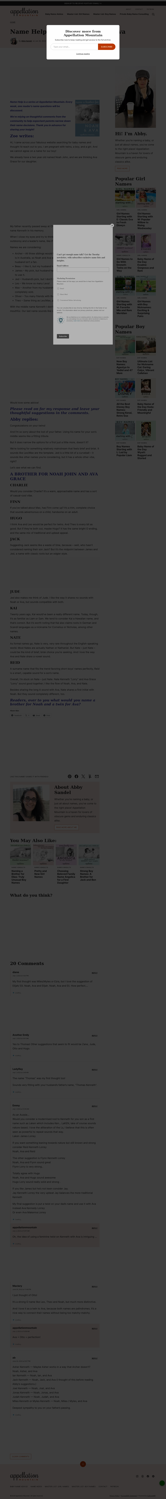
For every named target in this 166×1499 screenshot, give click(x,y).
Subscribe (107, 47)
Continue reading (83, 54)
